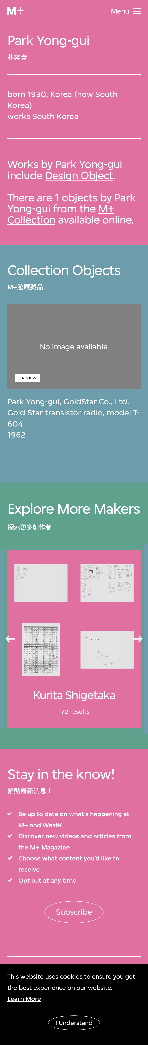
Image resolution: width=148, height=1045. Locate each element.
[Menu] (137, 11)
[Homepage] (15, 11)
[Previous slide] (10, 639)
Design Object (79, 175)
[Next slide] (138, 639)
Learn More (24, 998)
